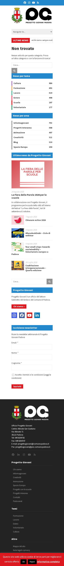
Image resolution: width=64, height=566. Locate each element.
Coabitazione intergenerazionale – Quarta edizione (35, 268)
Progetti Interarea (23, 127)
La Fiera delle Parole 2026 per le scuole (29, 196)
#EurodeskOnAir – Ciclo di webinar (37, 234)
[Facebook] (22, 315)
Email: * (14, 342)
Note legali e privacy (21, 550)
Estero (17, 97)
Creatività (18, 137)
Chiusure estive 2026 (35, 220)
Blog (16, 142)
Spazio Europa (20, 147)
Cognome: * (16, 363)
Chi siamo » (19, 306)
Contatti (16, 497)
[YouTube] (29, 315)
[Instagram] (14, 315)
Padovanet (17, 501)
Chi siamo (17, 469)
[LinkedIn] (37, 315)
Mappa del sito (19, 546)
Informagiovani (21, 123)
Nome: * (14, 353)
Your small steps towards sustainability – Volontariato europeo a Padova (30, 251)
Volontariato (20, 107)
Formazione (19, 88)
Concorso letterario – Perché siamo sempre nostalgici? (32, 40)
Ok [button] (23, 561)
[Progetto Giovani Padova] (31, 22)
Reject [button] (32, 561)
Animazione (19, 132)
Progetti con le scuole (22, 489)
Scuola (17, 102)
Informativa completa (48, 561)
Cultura (17, 83)
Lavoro (17, 93)
